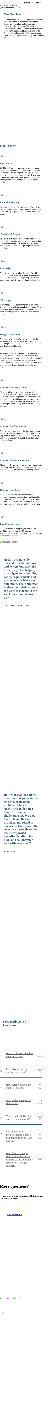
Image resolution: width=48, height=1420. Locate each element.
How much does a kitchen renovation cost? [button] (19, 1055)
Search (14, 6)
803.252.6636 (10, 1244)
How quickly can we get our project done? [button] (18, 1086)
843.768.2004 (10, 1259)
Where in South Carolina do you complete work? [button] (19, 1117)
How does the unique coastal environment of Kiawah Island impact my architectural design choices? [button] (19, 1159)
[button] (13, 1214)
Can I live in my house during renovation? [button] (18, 1070)
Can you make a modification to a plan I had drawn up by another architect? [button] (19, 1136)
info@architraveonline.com (16, 1275)
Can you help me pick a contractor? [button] (18, 1102)
